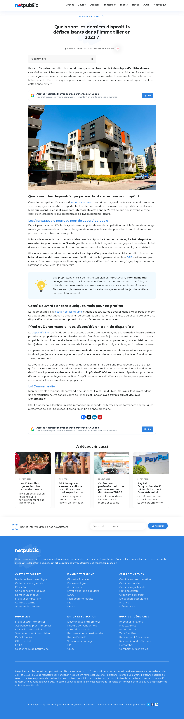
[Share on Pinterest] (100, 417)
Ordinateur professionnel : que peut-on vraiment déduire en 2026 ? (111, 488)
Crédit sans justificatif (132, 587)
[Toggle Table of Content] (90, 59)
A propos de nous (104, 704)
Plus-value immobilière (29, 629)
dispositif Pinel (41, 332)
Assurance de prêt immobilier (33, 625)
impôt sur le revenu (82, 202)
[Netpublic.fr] (27, 5)
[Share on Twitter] (88, 417)
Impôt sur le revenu (131, 621)
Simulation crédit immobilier (32, 633)
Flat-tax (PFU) (127, 625)
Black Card (21, 587)
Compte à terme (25, 602)
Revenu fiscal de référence (135, 641)
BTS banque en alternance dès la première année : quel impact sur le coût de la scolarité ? (71, 490)
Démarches (126, 645)
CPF (69, 645)
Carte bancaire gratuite (29, 583)
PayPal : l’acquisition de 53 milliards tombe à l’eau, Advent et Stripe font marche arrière (150, 490)
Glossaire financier (78, 579)
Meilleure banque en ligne (31, 579)
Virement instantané (27, 606)
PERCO (71, 606)
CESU (70, 648)
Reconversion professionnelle (85, 633)
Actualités (98, 16)
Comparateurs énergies (133, 648)
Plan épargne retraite (80, 598)
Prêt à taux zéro (129, 590)
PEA (69, 602)
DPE (129, 257)
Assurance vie (75, 587)
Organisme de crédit (131, 594)
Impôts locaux (127, 629)
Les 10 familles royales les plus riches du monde (30, 486)
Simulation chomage (80, 641)
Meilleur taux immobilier (30, 621)
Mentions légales (54, 704)
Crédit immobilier (130, 583)
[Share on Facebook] (83, 417)
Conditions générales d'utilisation (78, 704)
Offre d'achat (23, 641)
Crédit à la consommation (135, 579)
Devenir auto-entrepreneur (83, 621)
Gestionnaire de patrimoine (32, 648)
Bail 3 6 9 (20, 645)
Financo (124, 602)
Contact (129, 704)
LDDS (70, 594)
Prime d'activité (76, 637)
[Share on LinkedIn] (94, 417)
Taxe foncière (127, 633)
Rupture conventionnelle (82, 625)
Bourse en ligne (76, 583)
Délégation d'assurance (133, 598)
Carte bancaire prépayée (30, 590)
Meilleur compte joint (28, 598)
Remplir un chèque (27, 594)
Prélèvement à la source (134, 637)
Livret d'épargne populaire (83, 590)
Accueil (83, 16)
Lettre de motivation (79, 629)
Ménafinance (127, 606)
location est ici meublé (68, 311)
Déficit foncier (23, 637)
